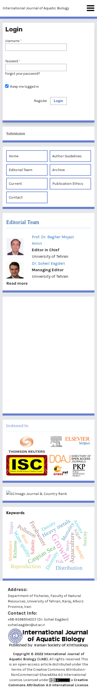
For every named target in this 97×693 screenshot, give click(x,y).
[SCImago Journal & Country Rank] (48, 494)
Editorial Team (20, 170)
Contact (16, 197)
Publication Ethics (67, 183)
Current (15, 183)
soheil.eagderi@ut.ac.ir (26, 625)
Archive (58, 170)
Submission (15, 133)
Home (13, 156)
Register (40, 101)
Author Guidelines (67, 156)
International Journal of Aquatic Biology (36, 8)
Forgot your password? (22, 74)
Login (58, 101)
